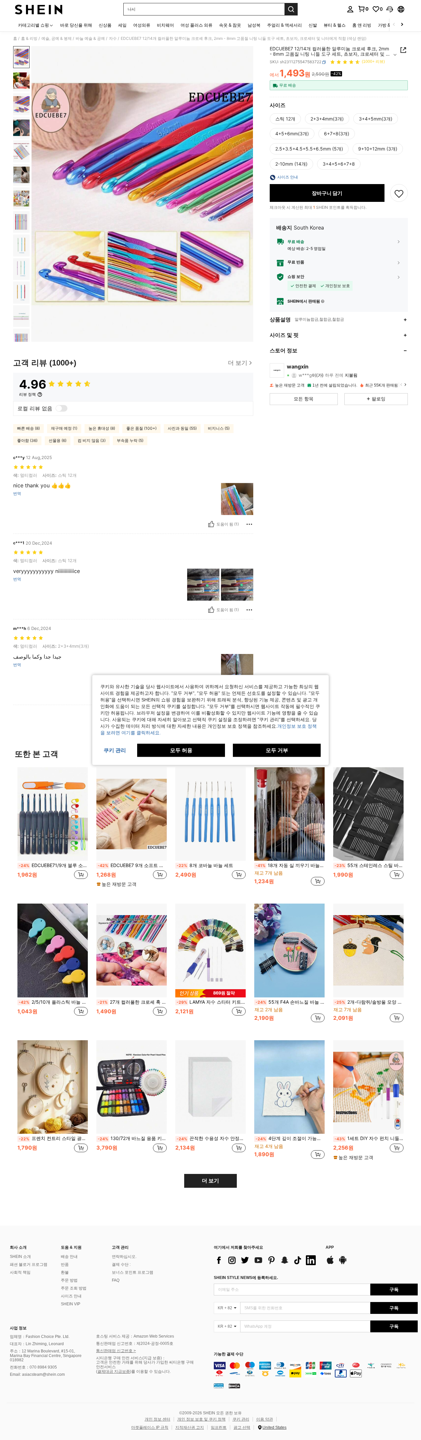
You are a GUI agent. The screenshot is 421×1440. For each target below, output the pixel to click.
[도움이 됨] (211, 524)
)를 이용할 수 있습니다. (150, 1371)
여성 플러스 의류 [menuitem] (196, 25)
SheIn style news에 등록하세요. (246, 1277)
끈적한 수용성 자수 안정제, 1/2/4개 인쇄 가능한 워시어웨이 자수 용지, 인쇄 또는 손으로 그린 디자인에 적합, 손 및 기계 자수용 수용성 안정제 (211, 1138)
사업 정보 (18, 1328)
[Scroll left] (394, 24)
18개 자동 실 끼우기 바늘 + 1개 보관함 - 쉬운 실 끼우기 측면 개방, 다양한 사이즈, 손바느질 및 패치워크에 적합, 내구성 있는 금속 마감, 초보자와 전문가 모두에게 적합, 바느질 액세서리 (290, 865)
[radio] (285, 118)
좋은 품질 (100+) (141, 428)
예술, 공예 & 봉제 (56, 38)
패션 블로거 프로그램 (28, 1264)
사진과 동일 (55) (182, 428)
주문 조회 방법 (74, 1288)
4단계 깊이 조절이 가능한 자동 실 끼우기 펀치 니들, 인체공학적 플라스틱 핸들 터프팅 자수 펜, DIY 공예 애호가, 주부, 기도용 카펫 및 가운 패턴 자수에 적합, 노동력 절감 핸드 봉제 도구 (290, 1138)
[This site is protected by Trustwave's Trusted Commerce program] (219, 1385)
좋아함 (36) (27, 440)
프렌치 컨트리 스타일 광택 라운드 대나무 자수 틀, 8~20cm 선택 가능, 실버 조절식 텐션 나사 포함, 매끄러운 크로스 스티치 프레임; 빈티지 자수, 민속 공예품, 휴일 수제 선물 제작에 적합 (53, 1138)
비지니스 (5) (219, 428)
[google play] (342, 1263)
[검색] (291, 9)
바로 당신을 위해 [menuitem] (76, 25)
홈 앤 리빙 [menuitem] (361, 25)
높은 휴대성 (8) (101, 428)
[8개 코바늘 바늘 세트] (210, 814)
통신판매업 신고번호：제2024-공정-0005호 (134, 1343)
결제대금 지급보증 (113, 1371)
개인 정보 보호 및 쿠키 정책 (201, 1419)
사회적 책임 (20, 1272)
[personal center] (350, 9)
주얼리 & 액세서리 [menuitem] (284, 25)
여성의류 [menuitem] (141, 25)
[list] (266, 1260)
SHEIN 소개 (20, 1256)
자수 (113, 38)
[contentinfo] (316, 1369)
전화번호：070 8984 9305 (33, 1367)
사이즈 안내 (71, 1296)
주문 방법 (69, 1280)
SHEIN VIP (70, 1304)
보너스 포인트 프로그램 (132, 1272)
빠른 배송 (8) (28, 428)
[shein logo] (38, 9)
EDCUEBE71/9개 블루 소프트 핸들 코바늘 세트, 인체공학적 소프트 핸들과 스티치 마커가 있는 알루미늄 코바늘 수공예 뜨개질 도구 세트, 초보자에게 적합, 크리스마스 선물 (53, 865)
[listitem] (52, 830)
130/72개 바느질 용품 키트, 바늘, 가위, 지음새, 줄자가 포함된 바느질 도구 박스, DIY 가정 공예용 (132, 1138)
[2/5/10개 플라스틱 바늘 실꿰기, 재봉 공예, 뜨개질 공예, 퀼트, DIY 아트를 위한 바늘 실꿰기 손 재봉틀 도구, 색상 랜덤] (52, 950)
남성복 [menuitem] (254, 25)
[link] (363, 9)
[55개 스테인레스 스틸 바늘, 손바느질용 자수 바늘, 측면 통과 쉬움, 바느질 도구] (368, 814)
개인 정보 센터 (157, 1419)
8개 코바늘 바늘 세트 (205, 865)
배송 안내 (69, 1256)
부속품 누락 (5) (130, 440)
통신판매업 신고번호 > (116, 1350)
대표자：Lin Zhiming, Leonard (37, 1344)
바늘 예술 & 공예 (90, 38)
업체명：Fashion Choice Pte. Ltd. (39, 1336)
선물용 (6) (57, 440)
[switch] (61, 408)
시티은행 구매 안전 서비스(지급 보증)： (131, 1358)
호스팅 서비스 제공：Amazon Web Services (135, 1336)
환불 (65, 1272)
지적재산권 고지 (189, 1427)
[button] (390, 9)
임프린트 (219, 1427)
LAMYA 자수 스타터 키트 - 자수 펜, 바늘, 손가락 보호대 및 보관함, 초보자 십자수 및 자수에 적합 (211, 1002)
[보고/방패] (249, 524)
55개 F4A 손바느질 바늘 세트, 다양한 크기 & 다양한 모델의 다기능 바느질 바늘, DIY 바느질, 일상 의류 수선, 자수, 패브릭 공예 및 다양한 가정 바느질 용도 (290, 1002)
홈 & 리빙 (29, 38)
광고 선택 (242, 1427)
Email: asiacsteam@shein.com (37, 1374)
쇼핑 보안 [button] (295, 277)
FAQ (115, 1280)
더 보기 (210, 1180)
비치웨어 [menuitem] (165, 25)
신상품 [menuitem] (105, 25)
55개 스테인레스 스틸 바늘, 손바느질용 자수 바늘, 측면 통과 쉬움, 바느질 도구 (369, 865)
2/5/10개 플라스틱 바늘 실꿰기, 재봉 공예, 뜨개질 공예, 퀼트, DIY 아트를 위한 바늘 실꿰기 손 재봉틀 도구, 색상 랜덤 (53, 1002)
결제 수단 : (121, 1264)
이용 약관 (264, 1419)
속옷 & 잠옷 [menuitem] (230, 25)
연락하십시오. (124, 1256)
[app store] (330, 1263)
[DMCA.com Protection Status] (234, 1385)
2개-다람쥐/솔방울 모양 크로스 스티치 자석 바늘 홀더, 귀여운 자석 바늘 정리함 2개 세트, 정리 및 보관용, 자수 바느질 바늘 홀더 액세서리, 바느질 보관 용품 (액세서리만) (369, 1002)
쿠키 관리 (241, 1419)
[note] (117, 884)
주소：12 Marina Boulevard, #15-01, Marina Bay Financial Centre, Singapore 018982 (46, 1356)
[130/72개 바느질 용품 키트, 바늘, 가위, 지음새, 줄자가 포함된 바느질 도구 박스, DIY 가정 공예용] (131, 1087)
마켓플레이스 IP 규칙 (149, 1427)
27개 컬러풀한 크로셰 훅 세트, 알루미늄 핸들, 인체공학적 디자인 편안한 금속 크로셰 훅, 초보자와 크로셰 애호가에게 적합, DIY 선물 (132, 1002)
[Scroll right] (402, 24)
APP (330, 1247)
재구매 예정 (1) (64, 428)
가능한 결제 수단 (228, 1354)
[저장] (399, 193)
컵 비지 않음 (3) (92, 440)
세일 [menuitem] (122, 25)
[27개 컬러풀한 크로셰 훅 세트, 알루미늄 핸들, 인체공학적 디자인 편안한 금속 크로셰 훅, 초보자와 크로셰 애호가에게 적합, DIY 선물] (131, 950)
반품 (65, 1264)
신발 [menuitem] (313, 25)
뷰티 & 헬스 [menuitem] (335, 25)
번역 (17, 493)
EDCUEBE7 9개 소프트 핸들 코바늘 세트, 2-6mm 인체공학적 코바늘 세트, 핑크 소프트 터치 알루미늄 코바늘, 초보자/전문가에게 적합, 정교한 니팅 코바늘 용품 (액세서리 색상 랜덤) (132, 865)
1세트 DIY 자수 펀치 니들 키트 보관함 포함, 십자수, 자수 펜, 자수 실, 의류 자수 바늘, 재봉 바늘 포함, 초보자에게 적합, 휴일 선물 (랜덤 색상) (369, 1138)
